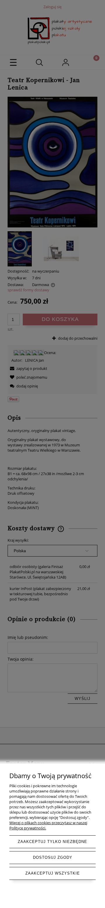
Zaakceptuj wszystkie (52, 873)
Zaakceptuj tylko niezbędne (52, 841)
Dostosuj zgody (52, 857)
